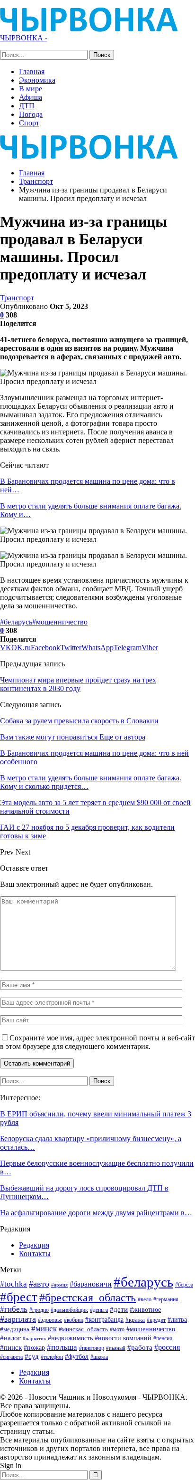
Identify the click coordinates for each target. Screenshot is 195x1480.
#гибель (13, 1309)
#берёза (184, 1284)
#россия (167, 1347)
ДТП (27, 106)
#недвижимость (70, 1338)
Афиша (30, 97)
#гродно (39, 1310)
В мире (30, 89)
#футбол (77, 1356)
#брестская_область (87, 1297)
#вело (144, 1299)
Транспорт (17, 298)
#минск (44, 1328)
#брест (18, 1297)
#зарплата (18, 1319)
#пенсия (162, 1339)
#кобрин (73, 1320)
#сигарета (11, 1357)
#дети (119, 1309)
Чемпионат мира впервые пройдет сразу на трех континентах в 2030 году (78, 684)
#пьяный (115, 1348)
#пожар (34, 1347)
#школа (99, 1357)
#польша (62, 1347)
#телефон (52, 1357)
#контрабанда (104, 1319)
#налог (10, 1338)
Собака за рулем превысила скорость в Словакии (79, 721)
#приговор (91, 1348)
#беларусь (16, 622)
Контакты (35, 1253)
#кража (135, 1319)
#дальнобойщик (69, 1310)
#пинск (11, 1347)
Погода (31, 114)
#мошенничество (60, 622)
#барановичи (91, 1284)
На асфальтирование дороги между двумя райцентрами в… (96, 1213)
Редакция (34, 1245)
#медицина (14, 1329)
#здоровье (50, 1320)
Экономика (37, 80)
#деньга (99, 1310)
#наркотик (34, 1338)
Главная (31, 71)
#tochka (13, 1283)
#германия (165, 1299)
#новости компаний (123, 1338)
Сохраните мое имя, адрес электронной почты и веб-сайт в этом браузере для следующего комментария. (97, 1042)
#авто (39, 1283)
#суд (32, 1356)
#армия (59, 1285)
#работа (139, 1347)
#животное (145, 1309)
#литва (177, 1319)
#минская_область (83, 1329)
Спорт (29, 123)
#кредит (156, 1320)
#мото (117, 1329)
